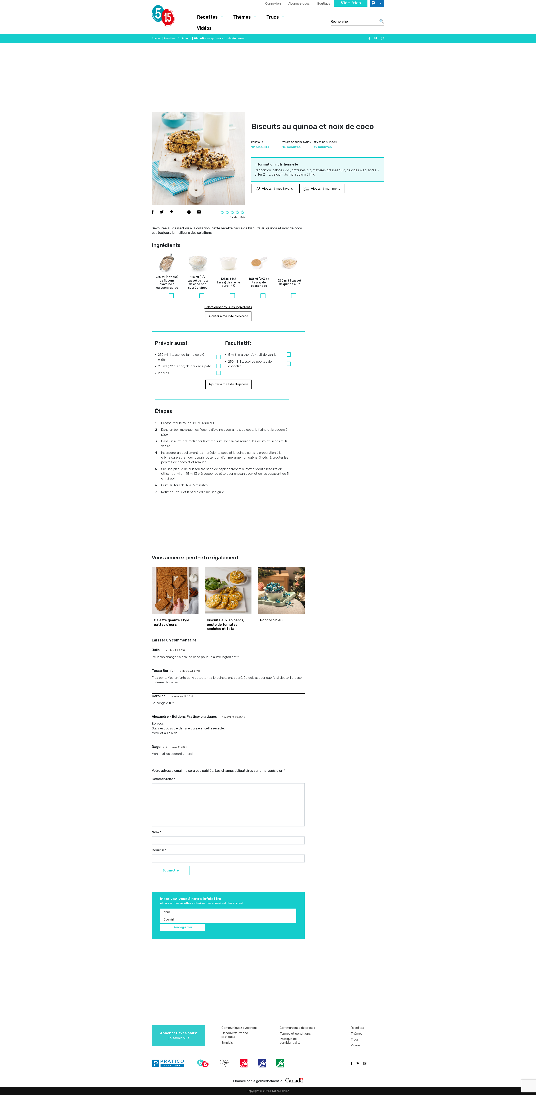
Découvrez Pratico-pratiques (236, 1035)
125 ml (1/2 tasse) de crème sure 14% (228, 282)
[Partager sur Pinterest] (171, 212)
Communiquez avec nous (240, 1028)
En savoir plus (178, 1035)
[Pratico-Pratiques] (169, 1063)
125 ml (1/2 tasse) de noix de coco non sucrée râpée (197, 282)
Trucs (272, 17)
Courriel (159, 850)
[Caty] (225, 1063)
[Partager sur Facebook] (152, 212)
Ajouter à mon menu (325, 188)
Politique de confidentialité (290, 1041)
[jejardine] (280, 1063)
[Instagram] (382, 38)
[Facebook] (369, 38)
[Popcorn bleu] (281, 590)
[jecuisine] (244, 1063)
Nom (156, 832)
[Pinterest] (375, 38)
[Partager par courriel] (199, 212)
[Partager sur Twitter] (162, 212)
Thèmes (242, 17)
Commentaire (163, 779)
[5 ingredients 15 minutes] (170, 17)
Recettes (207, 17)
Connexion (273, 3)
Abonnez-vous (299, 3)
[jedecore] (262, 1063)
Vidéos (204, 28)
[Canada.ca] (294, 1080)
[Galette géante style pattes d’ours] (175, 590)
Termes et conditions (295, 1034)
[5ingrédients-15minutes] (203, 1063)
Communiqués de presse (297, 1028)
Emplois (227, 1043)
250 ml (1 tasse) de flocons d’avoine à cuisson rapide (167, 282)
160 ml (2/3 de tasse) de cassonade (259, 282)
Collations (184, 38)
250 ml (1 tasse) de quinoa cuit (289, 282)
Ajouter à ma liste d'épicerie (228, 316)
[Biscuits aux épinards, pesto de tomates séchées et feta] (228, 590)
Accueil (156, 38)
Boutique (323, 3)
